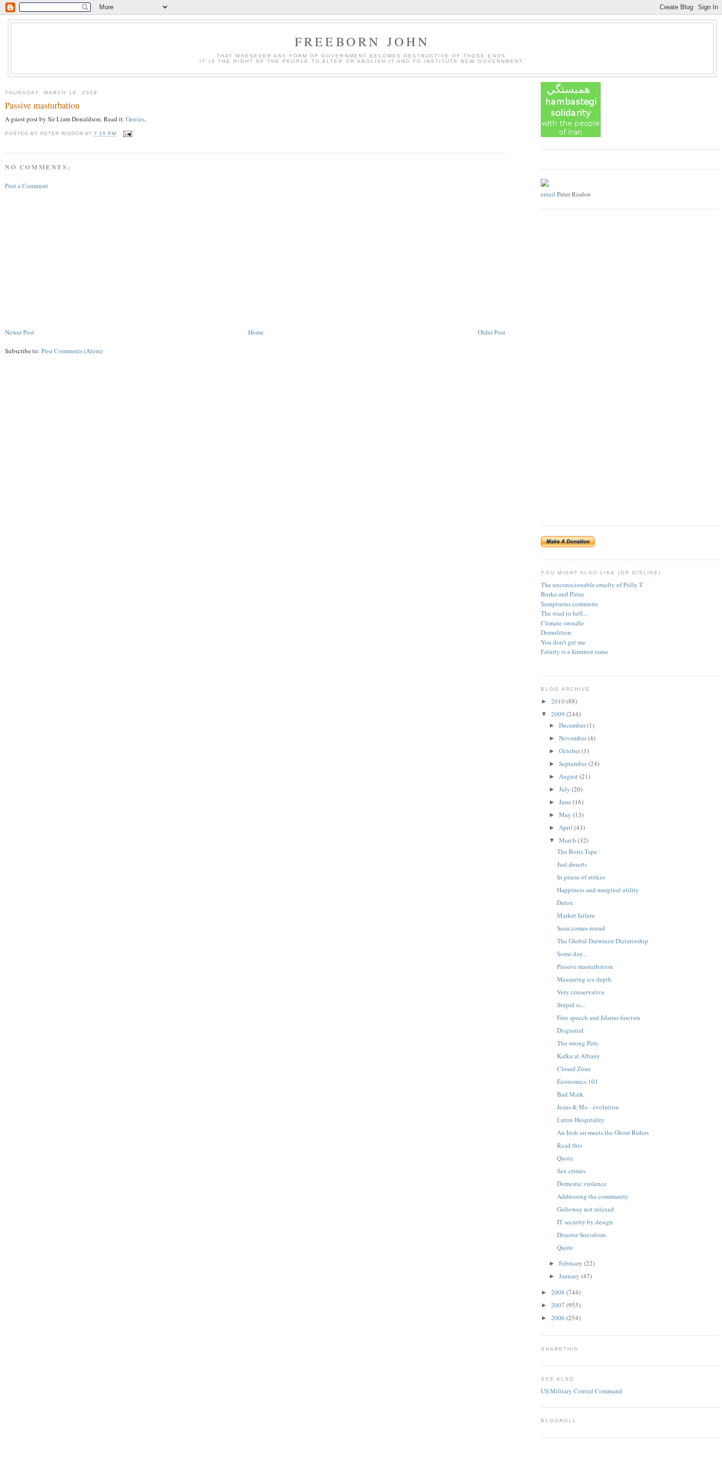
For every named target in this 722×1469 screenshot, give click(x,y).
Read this (569, 1145)
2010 (558, 701)
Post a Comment (26, 185)
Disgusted (570, 1030)
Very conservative (581, 992)
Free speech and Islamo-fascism (598, 1017)
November (573, 738)
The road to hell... (564, 613)
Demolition (556, 632)
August (569, 776)
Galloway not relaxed (585, 1209)
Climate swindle (562, 623)
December (573, 725)
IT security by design (585, 1221)
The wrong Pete (577, 1043)
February (571, 1263)
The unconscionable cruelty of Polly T (592, 584)
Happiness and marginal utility (598, 889)
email (548, 194)
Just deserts (572, 864)
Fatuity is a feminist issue (574, 651)
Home (256, 332)
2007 (558, 1304)
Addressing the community (593, 1196)
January (570, 1275)
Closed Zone (574, 1068)
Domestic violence (582, 1183)
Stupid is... (571, 1004)
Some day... (572, 953)
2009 (558, 713)
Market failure (576, 915)
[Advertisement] (78, 258)
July (565, 789)
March (568, 840)
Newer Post (19, 332)
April (566, 827)
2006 (558, 1317)
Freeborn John (362, 41)
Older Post (491, 332)
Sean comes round (581, 928)
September (573, 763)
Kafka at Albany (578, 1055)
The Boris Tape (577, 851)
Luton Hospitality (581, 1119)
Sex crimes (571, 1170)
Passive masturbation (42, 105)
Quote (565, 1158)
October (570, 750)
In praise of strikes (581, 877)
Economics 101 (577, 1081)
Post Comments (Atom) (72, 350)
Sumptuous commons (569, 603)
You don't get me (563, 642)
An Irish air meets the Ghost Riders (603, 1132)
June (566, 801)
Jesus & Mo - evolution (588, 1106)
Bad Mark (570, 1094)
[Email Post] (126, 134)
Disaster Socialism (581, 1234)
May (566, 814)
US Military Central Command (581, 1390)
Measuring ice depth (584, 979)
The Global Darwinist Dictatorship (602, 940)
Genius (135, 118)
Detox (565, 902)
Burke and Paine (562, 594)
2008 (558, 1292)
